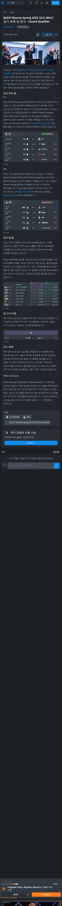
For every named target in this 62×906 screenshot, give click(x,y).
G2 (13, 70)
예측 (12, 12)
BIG (18, 70)
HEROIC (36, 123)
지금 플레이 (46, 895)
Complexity (26, 191)
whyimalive (8, 27)
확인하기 (31, 443)
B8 (4, 77)
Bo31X (15, 895)
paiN (5, 195)
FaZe (43, 123)
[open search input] (31, 3)
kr (47, 3)
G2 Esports (14, 417)
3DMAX (49, 123)
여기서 (41, 400)
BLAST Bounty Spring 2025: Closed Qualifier (29, 422)
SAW (5, 84)
